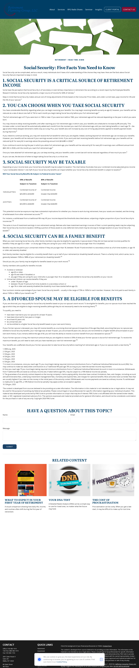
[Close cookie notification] (101, 659)
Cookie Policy (61, 662)
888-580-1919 (14, 651)
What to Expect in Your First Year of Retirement (24, 501)
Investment (41, 651)
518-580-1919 (12, 649)
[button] (52, 9)
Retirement (41, 649)
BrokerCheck (107, 646)
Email (73, 415)
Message (6, 428)
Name (5, 415)
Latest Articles (42, 666)
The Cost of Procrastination (105, 501)
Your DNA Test (59, 500)
